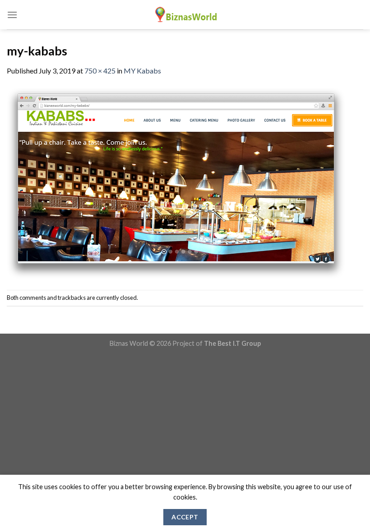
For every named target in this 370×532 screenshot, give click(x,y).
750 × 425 (100, 70)
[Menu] (12, 15)
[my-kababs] (176, 182)
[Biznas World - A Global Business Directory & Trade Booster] (185, 15)
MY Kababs (142, 70)
